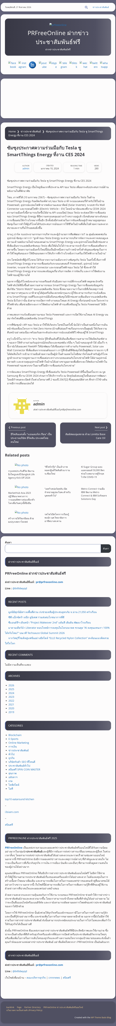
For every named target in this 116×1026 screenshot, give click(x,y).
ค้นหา (8, 542)
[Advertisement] (58, 98)
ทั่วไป (11, 754)
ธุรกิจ (11, 758)
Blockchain (15, 735)
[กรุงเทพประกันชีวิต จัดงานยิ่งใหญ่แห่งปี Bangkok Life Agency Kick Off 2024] (21, 465)
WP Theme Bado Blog (101, 1017)
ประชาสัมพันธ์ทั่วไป (19, 765)
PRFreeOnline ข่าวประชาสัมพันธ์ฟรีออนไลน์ (63, 1007)
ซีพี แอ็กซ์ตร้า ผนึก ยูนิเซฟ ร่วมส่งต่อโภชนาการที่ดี (36, 617)
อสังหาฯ (12, 777)
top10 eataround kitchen (19, 799)
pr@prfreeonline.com (49, 582)
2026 (11, 685)
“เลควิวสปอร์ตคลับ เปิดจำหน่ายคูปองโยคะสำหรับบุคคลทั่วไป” (58, 492)
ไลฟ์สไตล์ (13, 784)
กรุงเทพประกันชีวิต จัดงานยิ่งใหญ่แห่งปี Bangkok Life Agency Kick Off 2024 (21, 474)
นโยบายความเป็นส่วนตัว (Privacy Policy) (24, 1010)
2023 (11, 696)
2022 (11, 700)
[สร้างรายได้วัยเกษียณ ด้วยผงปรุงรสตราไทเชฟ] (21, 512)
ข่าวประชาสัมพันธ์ (101, 7)
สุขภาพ (12, 773)
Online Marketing (18, 742)
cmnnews (54, 977)
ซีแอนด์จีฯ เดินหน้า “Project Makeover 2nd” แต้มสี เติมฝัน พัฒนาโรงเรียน (49, 622)
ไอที (10, 788)
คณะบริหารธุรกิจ (36, 977)
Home (12, 131)
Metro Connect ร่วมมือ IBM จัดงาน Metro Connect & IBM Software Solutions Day (94, 494)
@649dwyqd (20, 588)
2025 (11, 689)
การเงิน (12, 746)
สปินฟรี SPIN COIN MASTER (24, 769)
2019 (11, 712)
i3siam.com (12, 812)
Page (19, 1007)
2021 (11, 704)
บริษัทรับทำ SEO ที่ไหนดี (21, 761)
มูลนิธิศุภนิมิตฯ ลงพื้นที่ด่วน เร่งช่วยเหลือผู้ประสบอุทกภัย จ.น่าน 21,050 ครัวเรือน (52, 612)
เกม (10, 781)
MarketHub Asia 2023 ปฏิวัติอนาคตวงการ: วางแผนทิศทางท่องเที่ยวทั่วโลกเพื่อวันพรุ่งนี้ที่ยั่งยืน (21, 498)
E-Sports (13, 739)
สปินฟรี (9, 824)
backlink (10, 1007)
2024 (11, 693)
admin (25, 168)
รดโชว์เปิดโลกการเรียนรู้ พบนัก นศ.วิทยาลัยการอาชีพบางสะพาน (57, 518)
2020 (11, 708)
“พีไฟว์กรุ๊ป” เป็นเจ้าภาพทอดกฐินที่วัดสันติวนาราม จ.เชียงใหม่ (57, 470)
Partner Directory (32, 1007)
